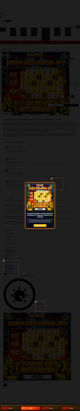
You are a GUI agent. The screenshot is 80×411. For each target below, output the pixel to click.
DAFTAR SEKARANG (40, 225)
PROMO (51, 408)
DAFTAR (10, 408)
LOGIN (30, 408)
